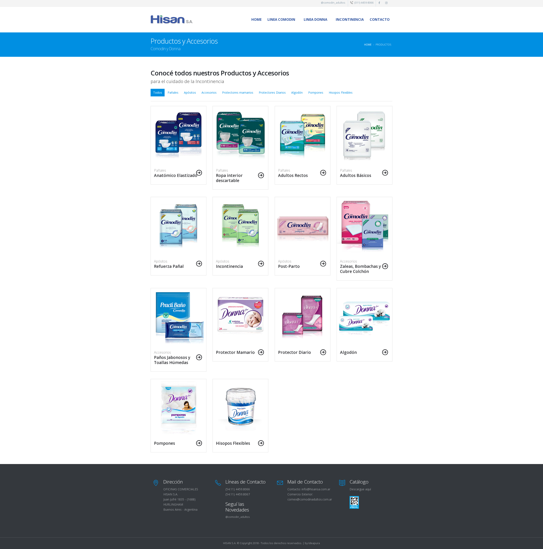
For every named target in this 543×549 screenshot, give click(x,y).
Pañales (173, 92)
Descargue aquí (360, 489)
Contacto (380, 19)
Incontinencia (350, 19)
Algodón (297, 92)
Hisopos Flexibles (341, 92)
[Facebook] (379, 2)
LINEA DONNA (315, 19)
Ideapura (314, 543)
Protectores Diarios (272, 92)
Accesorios (209, 92)
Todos (157, 92)
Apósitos (190, 92)
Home (256, 19)
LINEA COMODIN (281, 19)
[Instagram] (386, 2)
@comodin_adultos (333, 2)
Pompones (315, 92)
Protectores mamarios (237, 92)
